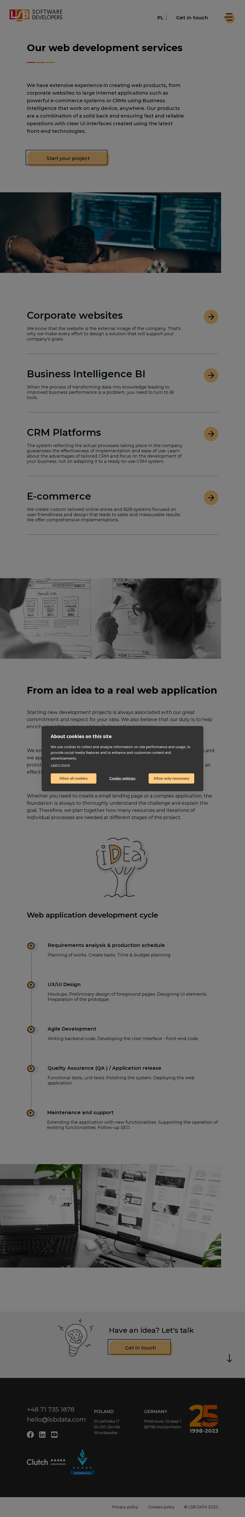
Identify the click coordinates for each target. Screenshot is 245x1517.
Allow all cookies (73, 778)
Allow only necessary (171, 778)
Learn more (60, 764)
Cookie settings (122, 778)
